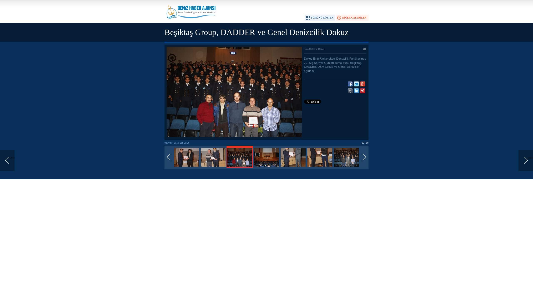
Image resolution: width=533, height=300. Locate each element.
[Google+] (362, 83)
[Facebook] (350, 83)
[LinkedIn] (356, 90)
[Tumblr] (350, 90)
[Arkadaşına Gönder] (364, 49)
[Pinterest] (362, 90)
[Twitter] (356, 83)
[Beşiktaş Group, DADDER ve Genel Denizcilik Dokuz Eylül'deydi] (186, 166)
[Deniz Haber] (190, 21)
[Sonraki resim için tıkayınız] (234, 136)
